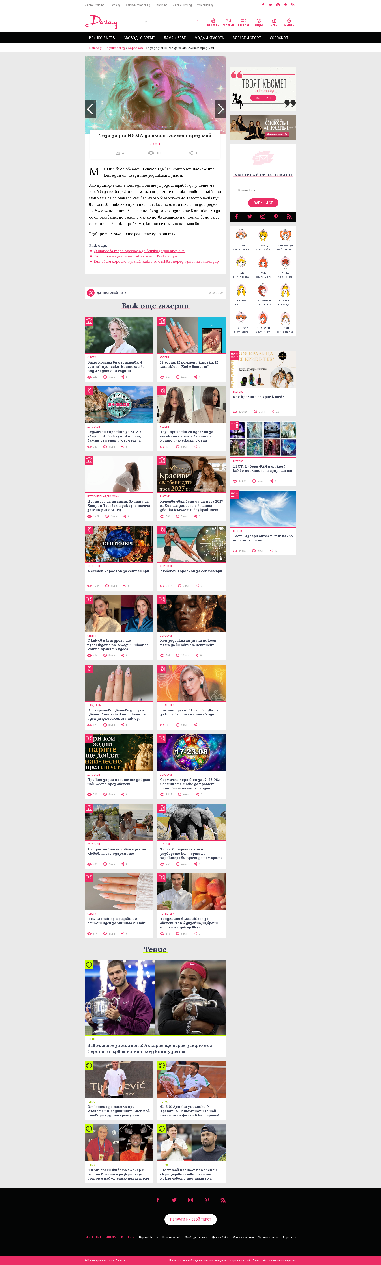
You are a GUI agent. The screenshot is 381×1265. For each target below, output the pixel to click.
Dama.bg (115, 5)
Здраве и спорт (247, 37)
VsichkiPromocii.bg (138, 5)
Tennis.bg (161, 5)
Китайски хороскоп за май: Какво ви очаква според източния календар (156, 261)
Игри (274, 25)
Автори (111, 1237)
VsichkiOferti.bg (94, 5)
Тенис (155, 949)
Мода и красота (209, 37)
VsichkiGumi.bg (182, 5)
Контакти (127, 1237)
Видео (258, 25)
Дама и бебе (175, 37)
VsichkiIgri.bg (205, 5)
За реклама (93, 1237)
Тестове (243, 25)
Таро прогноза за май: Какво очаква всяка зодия (136, 256)
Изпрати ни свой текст (190, 1219)
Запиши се (263, 203)
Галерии (228, 25)
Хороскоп (279, 37)
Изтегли (263, 98)
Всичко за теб (102, 37)
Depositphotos (148, 1237)
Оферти (289, 25)
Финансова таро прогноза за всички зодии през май (139, 251)
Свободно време (139, 37)
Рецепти (213, 25)
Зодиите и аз (115, 48)
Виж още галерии (155, 306)
